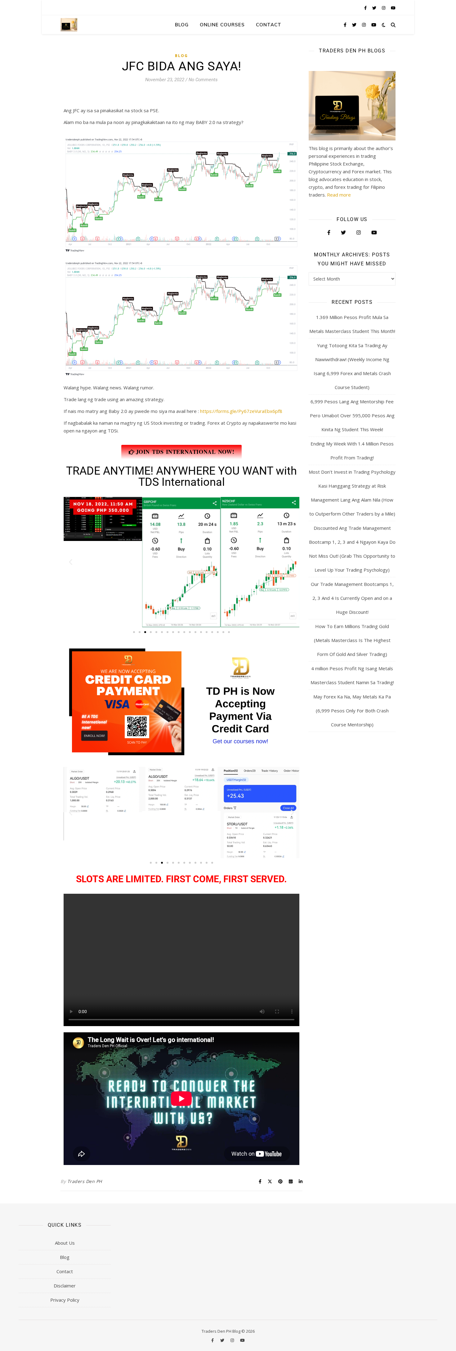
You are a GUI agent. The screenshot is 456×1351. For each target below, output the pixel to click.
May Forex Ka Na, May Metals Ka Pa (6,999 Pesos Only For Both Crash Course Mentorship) (352, 710)
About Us (65, 1243)
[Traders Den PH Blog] (68, 24)
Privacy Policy (64, 1300)
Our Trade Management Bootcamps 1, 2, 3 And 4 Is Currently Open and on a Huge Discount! (352, 598)
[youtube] (393, 8)
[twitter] (374, 8)
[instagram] (384, 8)
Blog (182, 25)
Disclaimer (65, 1285)
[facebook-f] (366, 8)
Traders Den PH (84, 1181)
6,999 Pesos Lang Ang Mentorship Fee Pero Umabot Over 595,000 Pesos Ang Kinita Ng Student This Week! (352, 415)
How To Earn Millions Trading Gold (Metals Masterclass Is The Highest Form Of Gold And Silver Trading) (352, 640)
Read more (339, 195)
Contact (268, 25)
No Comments (203, 79)
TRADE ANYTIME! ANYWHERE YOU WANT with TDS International (181, 476)
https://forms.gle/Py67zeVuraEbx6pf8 (241, 411)
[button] (70, 562)
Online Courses (222, 25)
